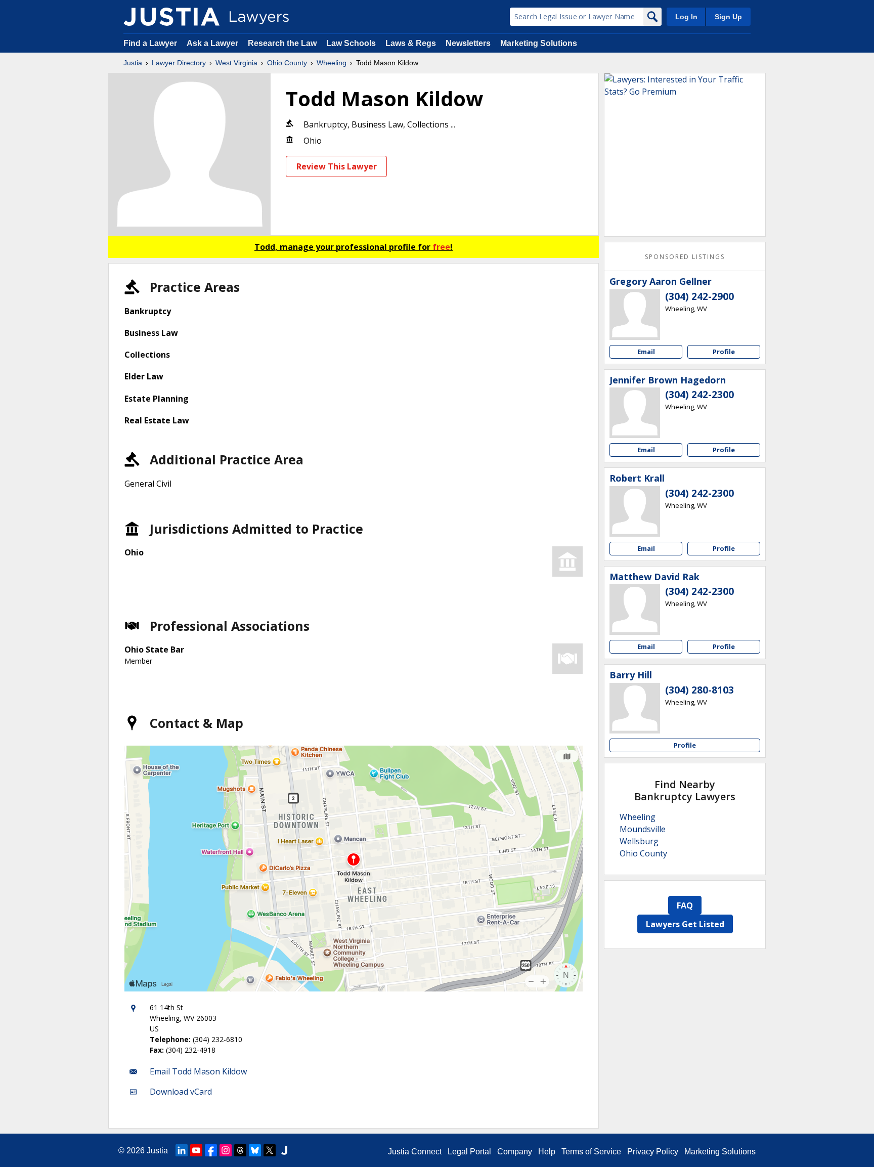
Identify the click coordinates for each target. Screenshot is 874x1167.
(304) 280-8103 (699, 690)
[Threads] (240, 1150)
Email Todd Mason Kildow (198, 1071)
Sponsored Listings (685, 256)
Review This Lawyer (336, 166)
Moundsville (643, 829)
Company (514, 1151)
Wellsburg (639, 841)
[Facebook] (211, 1150)
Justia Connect (415, 1151)
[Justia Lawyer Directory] (171, 17)
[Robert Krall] (634, 511)
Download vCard (181, 1091)
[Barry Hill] (634, 708)
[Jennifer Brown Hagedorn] (634, 412)
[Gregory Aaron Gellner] (634, 314)
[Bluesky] (255, 1150)
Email (646, 351)
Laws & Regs (410, 43)
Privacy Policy (652, 1151)
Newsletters (468, 43)
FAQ (685, 905)
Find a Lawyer (150, 43)
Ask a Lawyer (213, 43)
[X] (270, 1150)
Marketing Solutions (538, 43)
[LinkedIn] (182, 1150)
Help (546, 1151)
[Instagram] (226, 1150)
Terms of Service (591, 1151)
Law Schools (351, 43)
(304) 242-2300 (699, 394)
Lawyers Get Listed (685, 924)
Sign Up (728, 17)
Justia (132, 63)
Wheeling (331, 63)
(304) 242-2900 (699, 296)
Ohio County (287, 63)
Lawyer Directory (179, 63)
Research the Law (282, 43)
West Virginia (236, 63)
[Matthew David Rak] (634, 609)
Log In (686, 17)
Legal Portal (469, 1151)
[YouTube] (196, 1150)
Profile (724, 351)
